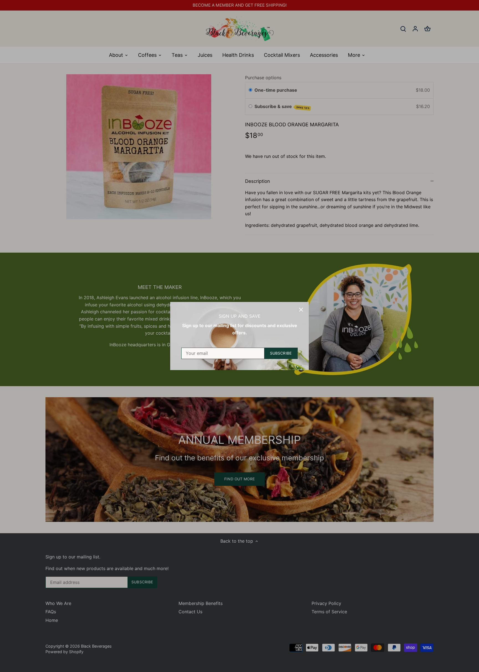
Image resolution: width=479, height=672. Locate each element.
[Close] (301, 310)
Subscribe (281, 353)
